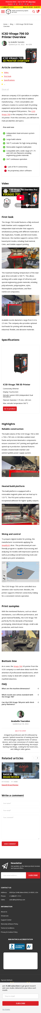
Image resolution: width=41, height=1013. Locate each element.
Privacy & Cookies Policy (9, 932)
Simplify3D (6, 545)
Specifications (9, 80)
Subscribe (20, 1003)
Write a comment (13, 795)
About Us (4, 912)
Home (5, 24)
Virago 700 (18, 666)
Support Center (6, 920)
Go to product (9, 409)
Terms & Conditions (7, 928)
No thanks (6, 1009)
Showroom (4, 916)
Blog (11, 24)
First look (7, 76)
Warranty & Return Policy (9, 924)
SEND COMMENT (10, 844)
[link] (20, 770)
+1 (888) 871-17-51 (7, 7)
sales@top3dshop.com (17, 900)
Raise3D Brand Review (10, 785)
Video (6, 72)
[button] (34, 758)
